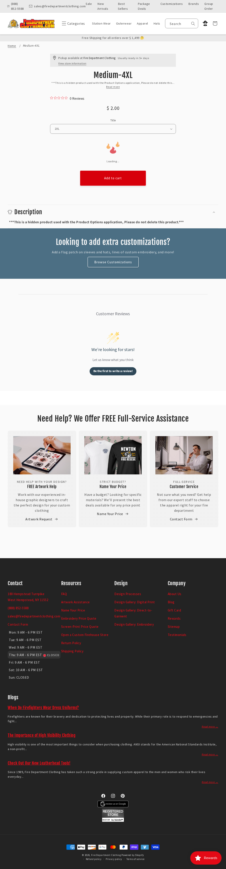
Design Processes (127, 594)
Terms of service (135, 859)
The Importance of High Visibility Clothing (41, 735)
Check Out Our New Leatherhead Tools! (39, 763)
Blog (171, 602)
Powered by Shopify (132, 855)
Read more (113, 86)
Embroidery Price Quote (78, 618)
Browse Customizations (113, 262)
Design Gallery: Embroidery (134, 624)
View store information (72, 63)
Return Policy (71, 643)
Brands (193, 4)
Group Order (208, 6)
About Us (174, 594)
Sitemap (174, 627)
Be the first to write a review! (113, 371)
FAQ (64, 594)
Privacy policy (114, 859)
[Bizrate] (220, 866)
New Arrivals (102, 6)
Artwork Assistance (75, 602)
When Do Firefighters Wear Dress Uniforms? (43, 707)
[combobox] (181, 23)
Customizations (171, 4)
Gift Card (174, 610)
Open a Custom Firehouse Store (85, 635)
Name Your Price (113, 486)
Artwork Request (39, 519)
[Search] (193, 24)
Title (113, 120)
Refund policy (94, 859)
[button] (72, 23)
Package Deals (144, 6)
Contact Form (181, 519)
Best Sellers (123, 6)
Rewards (174, 618)
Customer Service (184, 486)
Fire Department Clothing (106, 855)
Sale (89, 4)
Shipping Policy (72, 651)
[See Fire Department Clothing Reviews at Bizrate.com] (113, 820)
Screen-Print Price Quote (80, 627)
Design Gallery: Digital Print (134, 602)
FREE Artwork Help (42, 486)
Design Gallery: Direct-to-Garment (133, 613)
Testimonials (177, 635)
